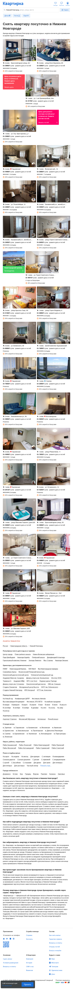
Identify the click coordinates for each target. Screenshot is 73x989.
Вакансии (29, 970)
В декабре (34, 708)
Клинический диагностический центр (16, 675)
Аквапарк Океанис (61, 660)
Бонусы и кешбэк (55, 950)
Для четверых (57, 762)
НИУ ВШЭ (32, 669)
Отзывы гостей (54, 947)
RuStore (13, 938)
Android (7, 938)
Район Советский (58, 748)
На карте (6, 756)
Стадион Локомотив (10, 687)
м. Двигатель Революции (54, 730)
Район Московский (9, 748)
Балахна (52, 774)
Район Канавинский (10, 745)
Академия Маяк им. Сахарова (13, 678)
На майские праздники (53, 701)
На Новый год (8, 698)
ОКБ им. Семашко (54, 684)
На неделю (15, 756)
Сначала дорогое (9, 759)
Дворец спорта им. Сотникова (13, 684)
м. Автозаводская (45, 733)
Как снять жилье (55, 935)
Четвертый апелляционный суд (42, 675)
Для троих (46, 762)
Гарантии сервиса (55, 939)
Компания (29, 959)
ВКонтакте (55, 963)
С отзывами (27, 762)
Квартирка (14, 4)
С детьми (36, 759)
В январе (6, 705)
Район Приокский (58, 745)
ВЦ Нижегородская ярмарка (48, 669)
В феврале (15, 705)
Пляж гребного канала (23, 654)
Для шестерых (19, 765)
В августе (63, 705)
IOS (4, 938)
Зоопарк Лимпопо (35, 660)
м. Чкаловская (32, 733)
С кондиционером (58, 759)
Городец (28, 774)
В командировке (58, 756)
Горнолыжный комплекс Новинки (14, 660)
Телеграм (54, 966)
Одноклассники (56, 970)
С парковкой (45, 759)
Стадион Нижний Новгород (12, 690)
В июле (55, 705)
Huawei (10, 938)
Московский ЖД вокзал (27, 719)
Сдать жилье (7, 959)
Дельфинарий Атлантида (56, 657)
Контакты (29, 939)
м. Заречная (7, 727)
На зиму (60, 708)
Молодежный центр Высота (29, 687)
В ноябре (25, 708)
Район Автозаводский (26, 748)
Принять (27, 984)
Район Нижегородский (41, 745)
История (29, 963)
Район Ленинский (25, 745)
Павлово (44, 774)
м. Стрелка (6, 733)
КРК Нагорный (29, 690)
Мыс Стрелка (48, 660)
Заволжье (61, 774)
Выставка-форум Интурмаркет (13, 701)
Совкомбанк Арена (9, 672)
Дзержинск (7, 774)
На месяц (24, 756)
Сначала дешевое (23, 759)
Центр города (7, 654)
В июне (47, 705)
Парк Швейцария (9, 657)
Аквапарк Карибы (23, 657)
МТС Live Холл (32, 681)
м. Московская (45, 727)
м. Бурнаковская (18, 733)
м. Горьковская (19, 727)
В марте (24, 705)
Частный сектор (32, 765)
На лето (43, 708)
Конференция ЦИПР (22, 698)
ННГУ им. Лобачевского (49, 687)
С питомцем (46, 756)
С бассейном (16, 762)
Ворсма (36, 774)
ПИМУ (5, 669)
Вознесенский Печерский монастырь (32, 672)
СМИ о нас (30, 966)
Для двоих (37, 762)
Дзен (53, 974)
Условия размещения (10, 963)
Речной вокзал (53, 719)
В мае (40, 705)
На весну (6, 711)
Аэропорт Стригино (10, 719)
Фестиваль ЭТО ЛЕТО (34, 701)
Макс (53, 959)
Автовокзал (42, 719)
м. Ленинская (7, 737)
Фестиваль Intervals (39, 698)
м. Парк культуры (60, 733)
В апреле (33, 705)
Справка (29, 935)
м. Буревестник (8, 730)
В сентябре (7, 708)
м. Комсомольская (22, 730)
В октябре (16, 708)
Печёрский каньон (38, 657)
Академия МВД (19, 681)
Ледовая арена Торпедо (48, 681)
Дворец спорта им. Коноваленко (37, 678)
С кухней (6, 762)
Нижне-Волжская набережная (43, 654)
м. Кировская (56, 727)
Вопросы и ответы (55, 943)
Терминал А (7, 681)
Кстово (15, 774)
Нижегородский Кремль (18, 669)
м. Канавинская (32, 727)
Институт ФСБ (56, 678)
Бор (21, 774)
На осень (52, 708)
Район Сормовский (42, 748)
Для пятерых (7, 765)
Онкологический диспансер (36, 684)
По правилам (7, 984)
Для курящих (35, 756)
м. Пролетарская (37, 730)
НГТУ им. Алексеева (44, 690)
